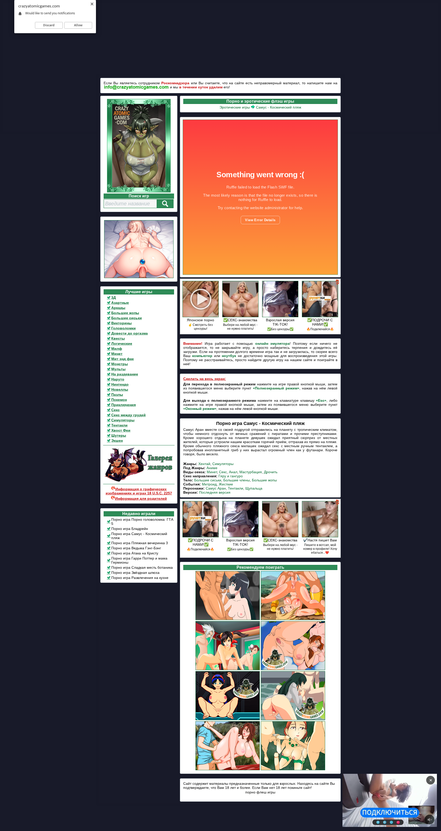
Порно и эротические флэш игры (260, 101)
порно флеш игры (260, 792)
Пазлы (117, 395)
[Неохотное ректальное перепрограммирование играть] (227, 719)
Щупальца (253, 488)
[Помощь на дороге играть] (227, 769)
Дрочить (270, 472)
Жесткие (226, 484)
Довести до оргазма (129, 333)
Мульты (118, 369)
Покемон (119, 400)
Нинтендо (120, 384)
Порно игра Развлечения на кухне (139, 578)
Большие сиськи (126, 318)
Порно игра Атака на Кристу (134, 553)
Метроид (209, 484)
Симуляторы (122, 420)
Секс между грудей (128, 415)
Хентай (204, 464)
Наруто (117, 379)
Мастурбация (250, 472)
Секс (115, 410)
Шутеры (118, 435)
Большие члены (236, 480)
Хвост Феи (120, 430)
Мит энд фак (122, 359)
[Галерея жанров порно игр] (138, 481)
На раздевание (124, 374)
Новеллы (119, 389)
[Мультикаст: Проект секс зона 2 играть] (227, 669)
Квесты (118, 338)
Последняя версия (214, 492)
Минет (116, 354)
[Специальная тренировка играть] (227, 619)
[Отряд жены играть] (293, 769)
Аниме (211, 468)
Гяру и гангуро (230, 476)
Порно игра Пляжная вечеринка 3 (139, 543)
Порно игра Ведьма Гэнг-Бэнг (136, 548)
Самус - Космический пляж (278, 107)
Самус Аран (216, 488)
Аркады (118, 308)
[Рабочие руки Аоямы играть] (293, 719)
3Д (113, 297)
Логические (121, 343)
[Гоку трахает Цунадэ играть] (293, 619)
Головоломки (123, 328)
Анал (233, 472)
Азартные (120, 303)
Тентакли (119, 425)
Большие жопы (125, 313)
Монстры (119, 364)
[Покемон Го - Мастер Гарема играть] (293, 669)
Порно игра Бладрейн (129, 529)
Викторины (121, 323)
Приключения (123, 405)
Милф (116, 349)
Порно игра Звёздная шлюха (135, 573)
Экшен (117, 440)
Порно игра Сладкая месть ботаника (142, 567)
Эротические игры (234, 107)
